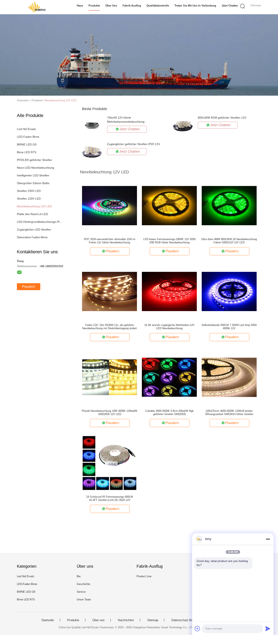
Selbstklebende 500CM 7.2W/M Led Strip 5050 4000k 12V (229, 327)
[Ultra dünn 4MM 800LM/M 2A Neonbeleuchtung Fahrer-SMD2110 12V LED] (229, 205)
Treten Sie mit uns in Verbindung (195, 5)
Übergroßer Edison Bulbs (33, 183)
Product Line (144, 576)
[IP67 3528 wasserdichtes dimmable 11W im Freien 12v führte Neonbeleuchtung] (109, 205)
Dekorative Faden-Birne (32, 237)
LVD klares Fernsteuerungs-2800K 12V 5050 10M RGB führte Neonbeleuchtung (169, 241)
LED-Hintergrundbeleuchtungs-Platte (40, 221)
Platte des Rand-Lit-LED (32, 214)
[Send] (268, 628)
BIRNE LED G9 (26, 144)
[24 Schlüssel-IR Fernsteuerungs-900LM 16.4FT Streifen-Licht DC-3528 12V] (109, 463)
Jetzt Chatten (230, 5)
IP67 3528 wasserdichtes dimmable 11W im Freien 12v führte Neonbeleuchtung (109, 241)
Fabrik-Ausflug (132, 5)
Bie (79, 576)
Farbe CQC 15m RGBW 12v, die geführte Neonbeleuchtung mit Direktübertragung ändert (109, 327)
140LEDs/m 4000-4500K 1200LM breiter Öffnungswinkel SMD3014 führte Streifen (229, 412)
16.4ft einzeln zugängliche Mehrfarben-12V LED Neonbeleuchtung (169, 327)
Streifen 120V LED (29, 198)
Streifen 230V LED (29, 190)
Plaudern (28, 286)
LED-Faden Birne (28, 136)
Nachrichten (126, 620)
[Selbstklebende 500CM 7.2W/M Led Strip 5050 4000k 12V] (229, 291)
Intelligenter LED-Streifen (33, 175)
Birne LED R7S (26, 152)
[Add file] (197, 628)
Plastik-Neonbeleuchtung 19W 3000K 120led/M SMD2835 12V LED (109, 412)
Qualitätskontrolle (158, 5)
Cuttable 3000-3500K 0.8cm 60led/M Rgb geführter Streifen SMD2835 (169, 412)
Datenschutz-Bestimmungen (190, 620)
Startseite (47, 620)
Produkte (94, 5)
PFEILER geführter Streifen (34, 160)
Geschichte (83, 584)
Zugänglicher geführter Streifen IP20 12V (133, 144)
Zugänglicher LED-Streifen (34, 229)
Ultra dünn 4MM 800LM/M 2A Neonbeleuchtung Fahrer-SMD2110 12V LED (229, 241)
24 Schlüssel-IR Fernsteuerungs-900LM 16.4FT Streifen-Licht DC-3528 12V (109, 498)
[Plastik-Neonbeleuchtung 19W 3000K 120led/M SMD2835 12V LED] (109, 377)
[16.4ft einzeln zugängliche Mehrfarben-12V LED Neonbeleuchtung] (169, 291)
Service (81, 591)
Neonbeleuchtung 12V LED (60, 100)
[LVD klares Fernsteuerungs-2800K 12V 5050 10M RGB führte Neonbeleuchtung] (169, 205)
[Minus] (267, 539)
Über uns (111, 5)
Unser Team (84, 599)
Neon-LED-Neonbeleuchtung (35, 167)
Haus (80, 5)
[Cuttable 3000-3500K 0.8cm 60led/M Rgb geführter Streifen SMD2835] (169, 377)
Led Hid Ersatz (26, 129)
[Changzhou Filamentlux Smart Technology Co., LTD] (37, 7)
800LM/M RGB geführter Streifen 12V (222, 117)
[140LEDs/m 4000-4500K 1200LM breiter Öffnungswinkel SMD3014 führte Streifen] (229, 377)
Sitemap (152, 620)
